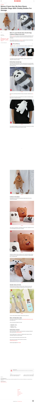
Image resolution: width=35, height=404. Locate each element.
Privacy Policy (19, 394)
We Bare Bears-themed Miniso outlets (28, 319)
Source (22, 56)
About (18, 390)
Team (18, 395)
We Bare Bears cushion (3, 38)
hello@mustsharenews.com (13, 340)
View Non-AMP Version (19, 401)
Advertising (19, 389)
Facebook (19, 342)
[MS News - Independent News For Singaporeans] (17, 1)
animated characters (19, 332)
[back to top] (33, 401)
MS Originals (2, 4)
